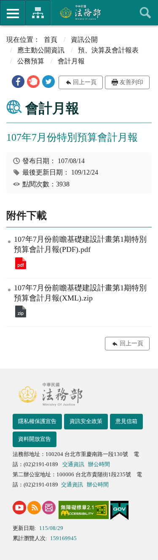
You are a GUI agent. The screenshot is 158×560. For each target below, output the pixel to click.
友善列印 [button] (131, 82)
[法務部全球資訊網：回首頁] (79, 12)
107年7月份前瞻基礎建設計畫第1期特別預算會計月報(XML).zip (20, 311)
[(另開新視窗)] (19, 507)
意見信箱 (126, 421)
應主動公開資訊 (40, 50)
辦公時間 (99, 464)
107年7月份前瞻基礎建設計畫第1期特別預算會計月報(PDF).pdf (20, 263)
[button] (18, 81)
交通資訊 (73, 464)
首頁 (50, 39)
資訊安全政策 (86, 421)
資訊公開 (84, 39)
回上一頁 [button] (84, 82)
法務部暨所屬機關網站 (38, 12)
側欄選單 (12, 12)
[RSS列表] (34, 507)
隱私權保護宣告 (37, 421)
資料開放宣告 (34, 439)
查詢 (145, 12)
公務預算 (30, 61)
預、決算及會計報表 (108, 50)
